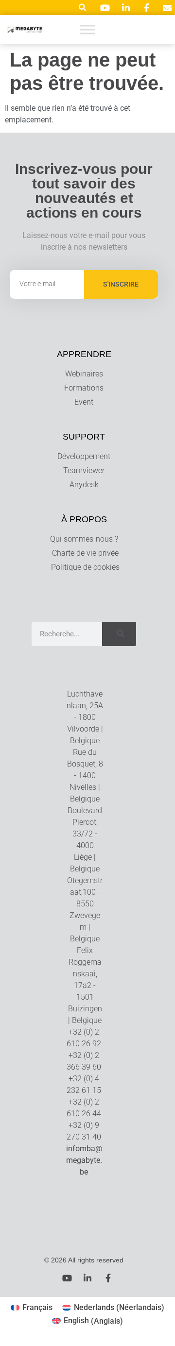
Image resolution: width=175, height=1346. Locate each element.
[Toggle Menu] (87, 29)
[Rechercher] (119, 634)
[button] (82, 7)
